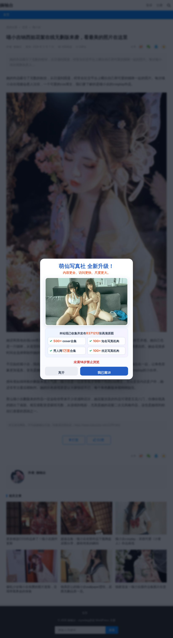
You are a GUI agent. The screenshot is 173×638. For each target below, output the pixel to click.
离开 (61, 372)
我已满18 (104, 372)
